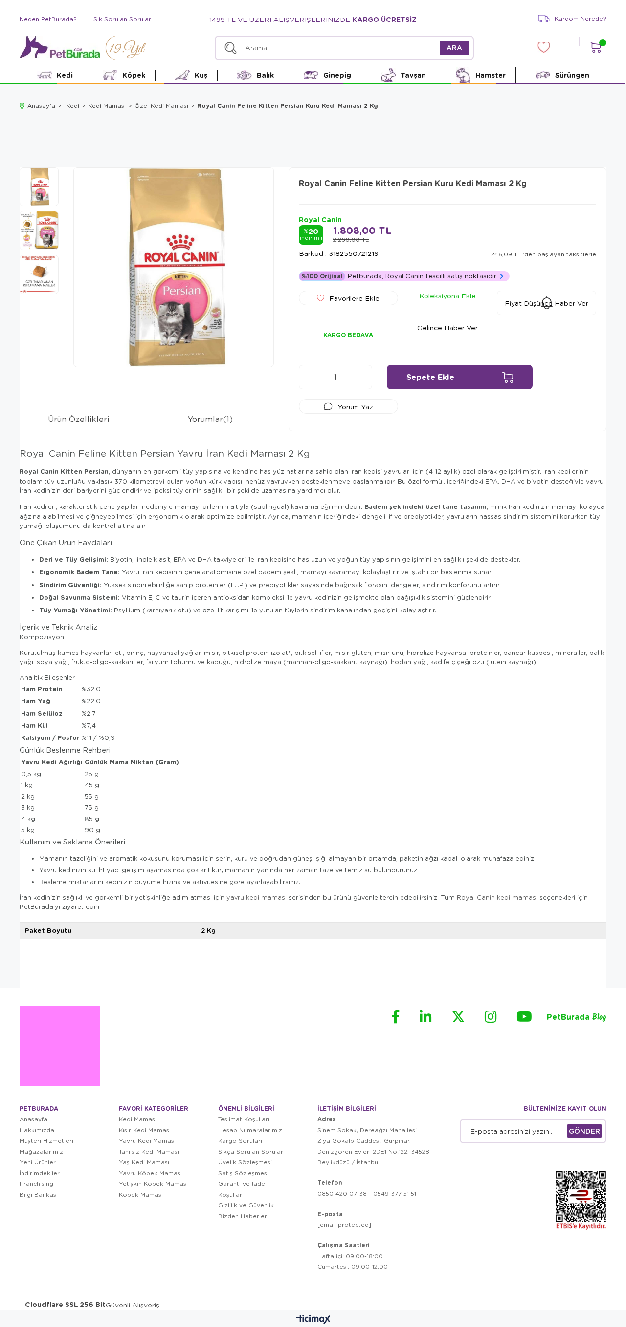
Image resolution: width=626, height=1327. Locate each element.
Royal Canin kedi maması (497, 897)
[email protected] (344, 1224)
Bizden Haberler (242, 1216)
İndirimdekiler (40, 1173)
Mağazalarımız (41, 1151)
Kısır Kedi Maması (145, 1130)
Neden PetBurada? (48, 18)
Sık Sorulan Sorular (122, 18)
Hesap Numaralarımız (250, 1130)
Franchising (36, 1183)
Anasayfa (33, 1119)
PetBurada (576, 1017)
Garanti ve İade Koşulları (241, 1189)
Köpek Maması (141, 1194)
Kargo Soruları (240, 1140)
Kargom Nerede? (580, 18)
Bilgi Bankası (39, 1194)
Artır (360, 377)
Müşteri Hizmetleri (46, 1140)
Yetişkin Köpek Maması (153, 1183)
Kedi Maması (137, 1119)
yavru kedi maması (256, 897)
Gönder (584, 1131)
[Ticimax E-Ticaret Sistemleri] (313, 1320)
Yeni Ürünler (38, 1162)
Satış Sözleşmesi (243, 1173)
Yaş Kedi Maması (144, 1162)
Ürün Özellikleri (78, 419)
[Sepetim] (595, 47)
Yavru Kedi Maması (147, 1140)
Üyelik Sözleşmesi (245, 1162)
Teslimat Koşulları (243, 1119)
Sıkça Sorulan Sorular (250, 1151)
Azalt (311, 377)
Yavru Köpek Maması (150, 1173)
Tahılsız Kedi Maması (149, 1151)
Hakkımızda (37, 1130)
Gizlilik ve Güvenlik (246, 1205)
